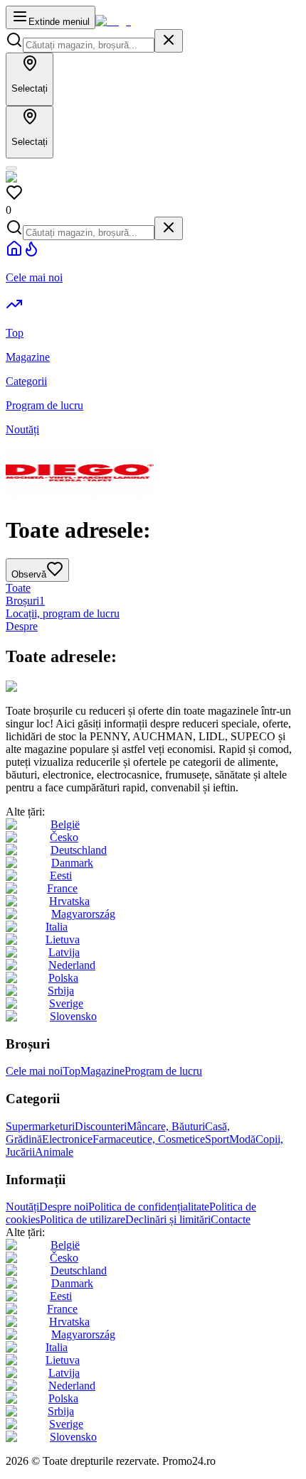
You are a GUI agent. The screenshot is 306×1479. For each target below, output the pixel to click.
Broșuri (25, 601)
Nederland (71, 965)
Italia (57, 927)
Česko (64, 837)
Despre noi (63, 1207)
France (62, 888)
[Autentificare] (11, 168)
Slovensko (73, 1016)
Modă (242, 1139)
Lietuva (63, 939)
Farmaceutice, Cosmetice (149, 1139)
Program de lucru (163, 1071)
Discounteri (101, 1126)
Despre (22, 626)
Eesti (61, 875)
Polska (63, 978)
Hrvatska (69, 901)
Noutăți (22, 1207)
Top (71, 1071)
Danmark (72, 863)
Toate (18, 588)
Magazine (102, 1071)
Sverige (66, 1003)
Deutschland (79, 850)
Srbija (61, 991)
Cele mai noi (34, 1071)
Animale (54, 1152)
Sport (217, 1139)
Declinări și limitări (168, 1219)
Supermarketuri (40, 1126)
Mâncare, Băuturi (166, 1126)
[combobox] (88, 45)
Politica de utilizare (82, 1219)
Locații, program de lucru (63, 613)
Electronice (67, 1139)
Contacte (230, 1219)
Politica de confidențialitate (148, 1207)
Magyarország (83, 914)
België (65, 824)
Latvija (64, 952)
